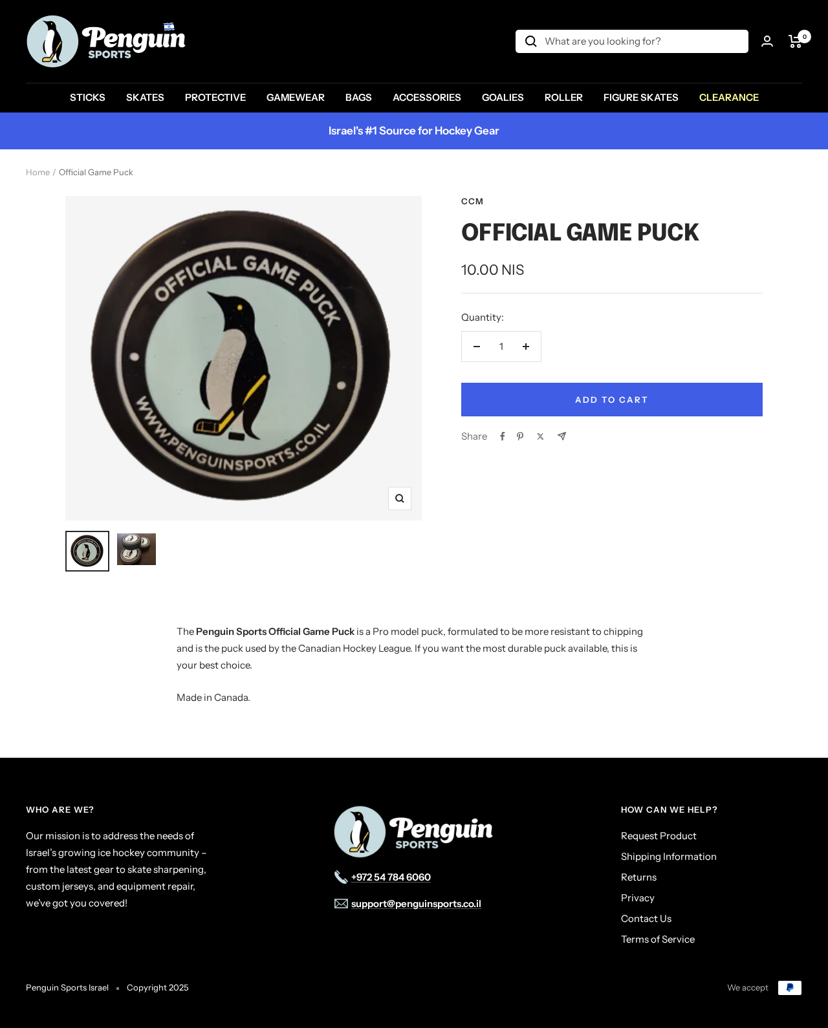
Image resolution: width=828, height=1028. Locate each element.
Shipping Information (669, 856)
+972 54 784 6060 (391, 877)
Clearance (729, 97)
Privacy (638, 898)
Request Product (659, 836)
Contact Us (646, 918)
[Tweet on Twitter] (540, 436)
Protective (215, 97)
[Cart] (795, 41)
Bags (358, 97)
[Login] (767, 41)
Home (38, 172)
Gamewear (296, 97)
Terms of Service (658, 939)
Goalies (503, 97)
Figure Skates (641, 97)
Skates (145, 97)
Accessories (427, 97)
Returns (639, 877)
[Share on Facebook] (502, 436)
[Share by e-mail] (562, 436)
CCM (472, 201)
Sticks (87, 97)
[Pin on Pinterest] (520, 436)
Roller (564, 97)
